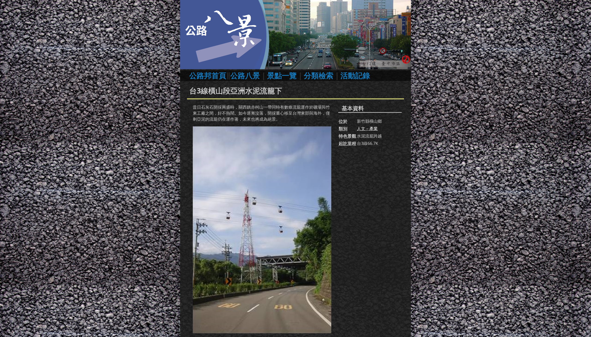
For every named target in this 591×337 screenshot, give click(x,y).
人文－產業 (367, 128)
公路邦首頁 (207, 75)
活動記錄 (355, 75)
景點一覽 (282, 75)
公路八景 (245, 75)
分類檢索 (318, 75)
